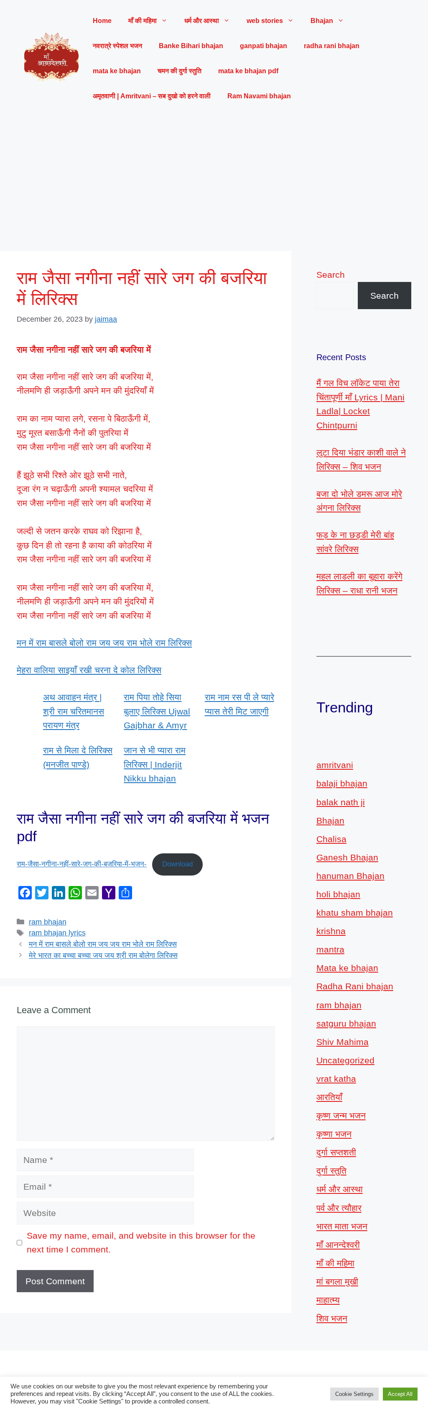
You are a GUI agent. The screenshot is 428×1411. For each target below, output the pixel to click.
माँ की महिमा (335, 1263)
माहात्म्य (328, 1300)
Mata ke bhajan (347, 968)
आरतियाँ (329, 1097)
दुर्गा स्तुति (331, 1170)
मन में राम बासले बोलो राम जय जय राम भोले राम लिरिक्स (104, 643)
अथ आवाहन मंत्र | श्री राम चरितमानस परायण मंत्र (73, 711)
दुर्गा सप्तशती (336, 1152)
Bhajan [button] (322, 20)
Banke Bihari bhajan (191, 45)
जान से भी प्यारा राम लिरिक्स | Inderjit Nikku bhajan (155, 764)
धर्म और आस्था (339, 1189)
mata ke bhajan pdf (248, 70)
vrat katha (336, 1078)
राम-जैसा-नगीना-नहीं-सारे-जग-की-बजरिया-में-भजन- (82, 864)
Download (177, 864)
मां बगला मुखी (337, 1281)
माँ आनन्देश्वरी (338, 1245)
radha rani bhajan (331, 45)
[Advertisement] (214, 179)
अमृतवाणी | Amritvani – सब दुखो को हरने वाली (152, 96)
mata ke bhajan (117, 70)
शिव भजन (331, 1318)
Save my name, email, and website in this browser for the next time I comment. (141, 1243)
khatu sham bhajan (354, 912)
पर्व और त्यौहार (339, 1208)
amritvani (334, 765)
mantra (330, 949)
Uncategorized (345, 1060)
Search (330, 274)
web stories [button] (265, 20)
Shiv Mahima (342, 1042)
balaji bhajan (341, 783)
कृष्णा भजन (334, 1134)
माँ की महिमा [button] (142, 20)
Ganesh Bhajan (347, 857)
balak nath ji (340, 802)
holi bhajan (338, 894)
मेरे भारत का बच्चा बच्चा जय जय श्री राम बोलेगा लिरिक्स (103, 955)
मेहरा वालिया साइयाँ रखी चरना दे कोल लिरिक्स (89, 670)
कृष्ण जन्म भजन (341, 1115)
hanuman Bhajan (350, 876)
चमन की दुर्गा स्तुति (179, 70)
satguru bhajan (346, 1023)
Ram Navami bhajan (259, 96)
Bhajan (330, 820)
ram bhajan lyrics (57, 933)
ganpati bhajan (263, 45)
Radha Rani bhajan (354, 986)
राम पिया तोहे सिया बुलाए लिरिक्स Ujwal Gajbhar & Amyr (157, 711)
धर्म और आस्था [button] (201, 20)
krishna (331, 931)
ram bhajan (47, 922)
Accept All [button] (400, 1394)
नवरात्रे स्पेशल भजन (117, 45)
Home (102, 20)
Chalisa (331, 839)
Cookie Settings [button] (354, 1394)
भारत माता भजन (341, 1226)
